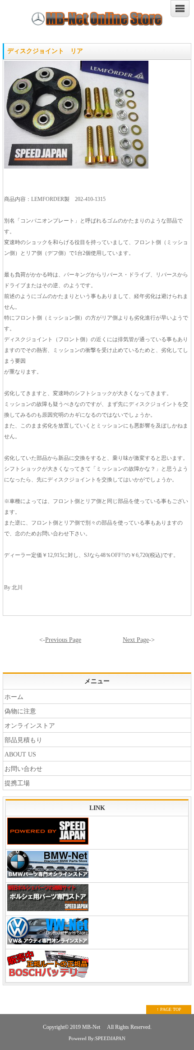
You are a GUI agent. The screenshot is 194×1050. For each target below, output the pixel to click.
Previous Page (63, 639)
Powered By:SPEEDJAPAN (97, 1038)
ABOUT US (20, 754)
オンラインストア (30, 725)
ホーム (14, 697)
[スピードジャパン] (97, 833)
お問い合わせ (23, 768)
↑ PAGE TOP (169, 1009)
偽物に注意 (20, 711)
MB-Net (92, 1027)
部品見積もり (23, 740)
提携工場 (17, 783)
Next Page (136, 639)
